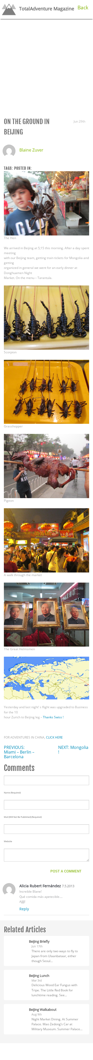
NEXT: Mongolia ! (73, 749)
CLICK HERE (54, 737)
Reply (24, 908)
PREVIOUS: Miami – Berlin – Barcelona (19, 752)
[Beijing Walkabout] (16, 1009)
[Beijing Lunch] (16, 975)
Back (83, 7)
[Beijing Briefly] (16, 941)
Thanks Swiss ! (53, 717)
